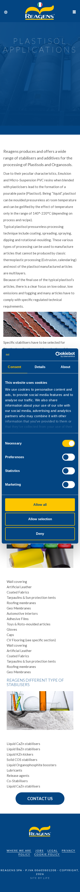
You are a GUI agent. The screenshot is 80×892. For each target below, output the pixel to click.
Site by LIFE (40, 878)
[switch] (68, 457)
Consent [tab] (14, 367)
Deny (40, 533)
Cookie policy (47, 854)
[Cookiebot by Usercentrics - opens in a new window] (56, 354)
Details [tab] (40, 367)
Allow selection (40, 519)
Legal (53, 850)
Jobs (39, 850)
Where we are (19, 850)
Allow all (40, 504)
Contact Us (40, 798)
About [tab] (65, 367)
